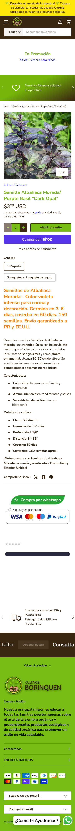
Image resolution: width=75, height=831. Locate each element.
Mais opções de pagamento (37, 249)
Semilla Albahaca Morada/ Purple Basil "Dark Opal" (39, 106)
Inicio (6, 106)
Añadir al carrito (51, 227)
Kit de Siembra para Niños (38, 60)
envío (38, 212)
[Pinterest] (51, 477)
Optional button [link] (23, 645)
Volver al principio (36, 665)
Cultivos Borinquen (15, 185)
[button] (37, 554)
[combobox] (37, 32)
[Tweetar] (36, 477)
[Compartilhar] (43, 477)
